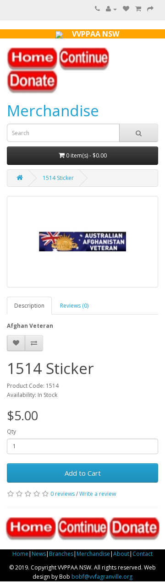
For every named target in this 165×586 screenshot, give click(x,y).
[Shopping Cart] (138, 9)
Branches (61, 554)
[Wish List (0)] (126, 9)
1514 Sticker (58, 178)
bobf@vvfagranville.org (102, 577)
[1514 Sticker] (82, 242)
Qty (11, 431)
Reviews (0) (74, 305)
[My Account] (111, 9)
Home (20, 554)
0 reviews (62, 494)
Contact (142, 554)
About (121, 554)
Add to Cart (83, 472)
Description (29, 305)
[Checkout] (150, 9)
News (39, 554)
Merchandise (53, 110)
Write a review (97, 494)
